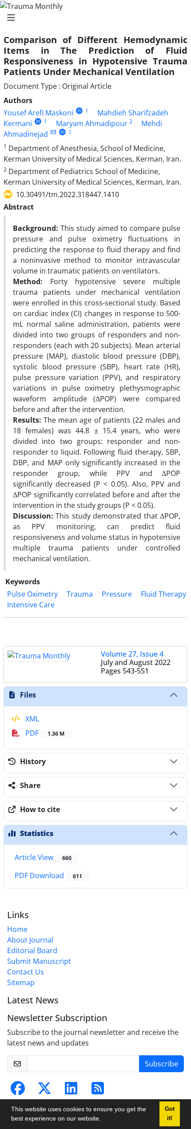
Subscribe (161, 1064)
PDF (44, 733)
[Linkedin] (71, 1091)
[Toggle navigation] (93, 18)
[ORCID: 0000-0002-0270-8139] (79, 111)
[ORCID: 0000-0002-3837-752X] (62, 132)
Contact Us (25, 972)
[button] (104, 1119)
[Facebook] (17, 1091)
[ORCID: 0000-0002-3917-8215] (38, 121)
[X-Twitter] (44, 1091)
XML (31, 719)
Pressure (117, 594)
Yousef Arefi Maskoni (38, 113)
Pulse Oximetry (32, 594)
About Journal (30, 940)
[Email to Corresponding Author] (53, 132)
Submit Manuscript (39, 961)
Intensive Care (31, 605)
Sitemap (21, 982)
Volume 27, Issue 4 (132, 654)
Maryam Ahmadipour (91, 123)
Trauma (80, 594)
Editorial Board (32, 950)
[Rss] (97, 1091)
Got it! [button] (170, 1113)
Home (17, 929)
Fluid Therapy (163, 594)
